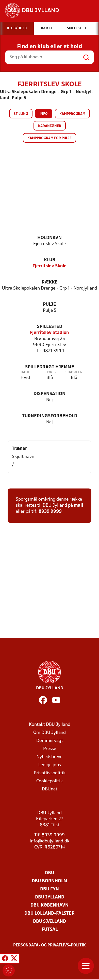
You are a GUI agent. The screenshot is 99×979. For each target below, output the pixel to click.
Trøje (25, 372)
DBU (49, 873)
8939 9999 (50, 511)
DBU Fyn (49, 889)
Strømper (73, 372)
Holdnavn (49, 238)
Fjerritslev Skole (49, 266)
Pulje (49, 304)
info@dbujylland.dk (49, 841)
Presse (49, 749)
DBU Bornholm (49, 881)
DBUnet (49, 789)
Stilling (21, 114)
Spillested (49, 327)
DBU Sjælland (49, 921)
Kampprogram (72, 114)
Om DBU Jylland (49, 733)
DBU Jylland (49, 897)
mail (78, 505)
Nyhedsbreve (49, 757)
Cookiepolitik (49, 781)
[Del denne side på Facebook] (5, 959)
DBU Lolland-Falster (49, 913)
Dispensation (49, 394)
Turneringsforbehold (49, 416)
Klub (49, 260)
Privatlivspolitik (49, 773)
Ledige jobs (49, 765)
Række (50, 282)
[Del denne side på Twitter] (14, 959)
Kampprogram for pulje (49, 138)
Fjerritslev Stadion (49, 333)
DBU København (49, 905)
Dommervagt (49, 741)
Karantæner (49, 126)
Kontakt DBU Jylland (49, 725)
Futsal (50, 930)
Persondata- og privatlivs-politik (49, 945)
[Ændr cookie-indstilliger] (9, 970)
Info (44, 114)
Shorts (50, 372)
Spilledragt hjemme (49, 367)
